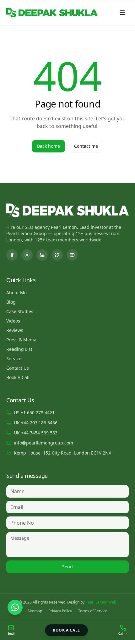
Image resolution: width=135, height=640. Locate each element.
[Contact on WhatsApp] (15, 607)
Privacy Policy (60, 611)
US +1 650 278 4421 (34, 413)
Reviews (14, 330)
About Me (16, 292)
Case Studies (19, 311)
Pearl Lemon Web (100, 602)
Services (15, 358)
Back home (48, 146)
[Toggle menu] (122, 12)
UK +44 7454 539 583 (35, 433)
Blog (11, 302)
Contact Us (17, 368)
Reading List (19, 349)
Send (67, 567)
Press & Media (21, 340)
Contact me (86, 146)
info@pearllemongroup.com (43, 443)
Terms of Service (92, 611)
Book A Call (18, 377)
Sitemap (35, 611)
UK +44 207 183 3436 (35, 423)
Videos (13, 321)
